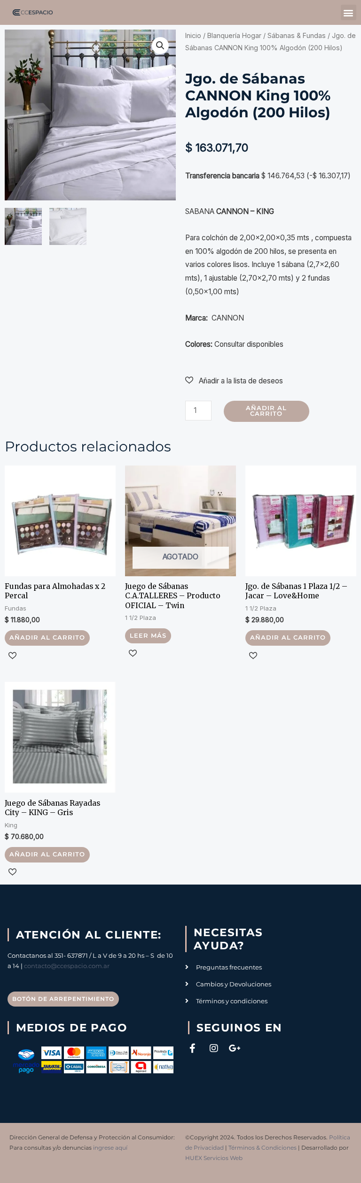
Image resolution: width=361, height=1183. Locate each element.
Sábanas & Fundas (296, 35)
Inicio (193, 35)
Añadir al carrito (266, 411)
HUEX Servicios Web (214, 1157)
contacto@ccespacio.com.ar (67, 965)
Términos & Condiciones (262, 1147)
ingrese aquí (110, 1147)
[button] (348, 12)
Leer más (148, 635)
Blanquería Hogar (234, 35)
